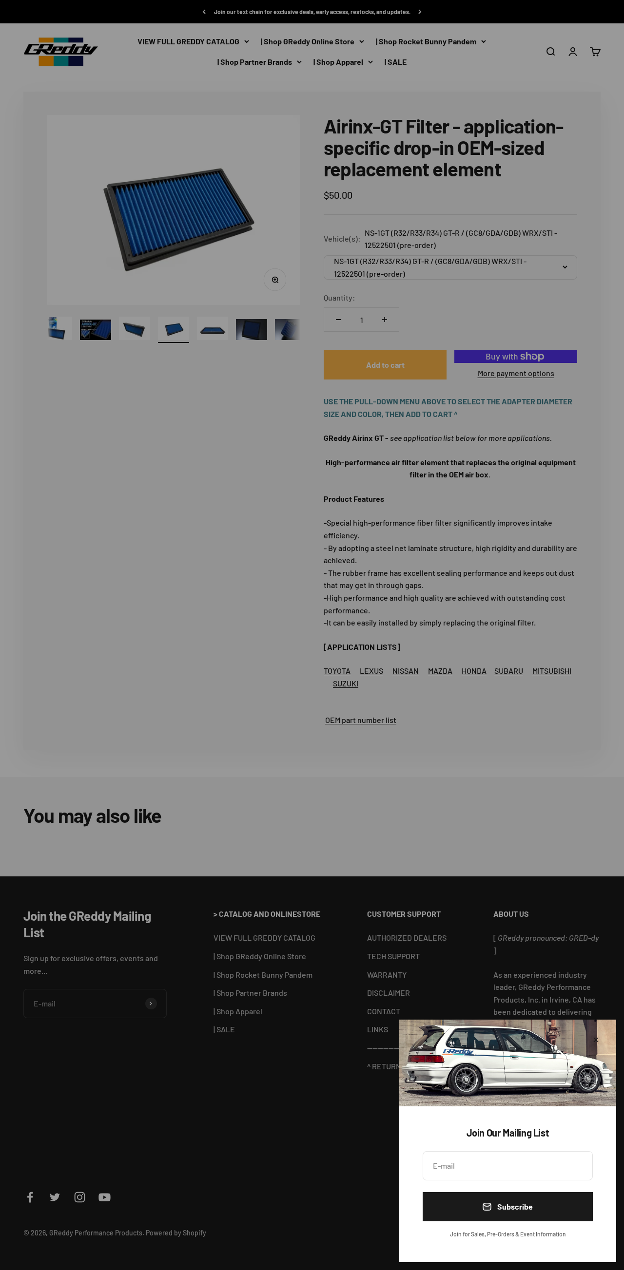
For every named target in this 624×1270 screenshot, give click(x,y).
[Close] (596, 1039)
